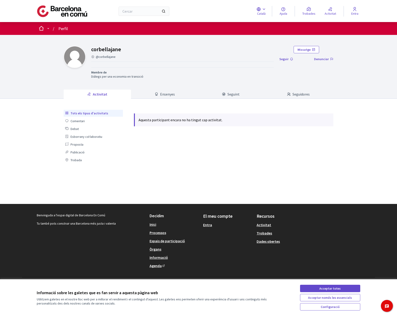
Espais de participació (167, 241)
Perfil (63, 28)
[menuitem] (93, 113)
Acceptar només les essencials (330, 298)
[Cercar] (163, 11)
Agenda (157, 265)
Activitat (264, 225)
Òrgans (155, 249)
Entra (207, 225)
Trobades (264, 233)
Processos (158, 232)
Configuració (330, 307)
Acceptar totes (330, 288)
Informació (159, 257)
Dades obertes (268, 241)
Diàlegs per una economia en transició (117, 76)
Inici (153, 224)
